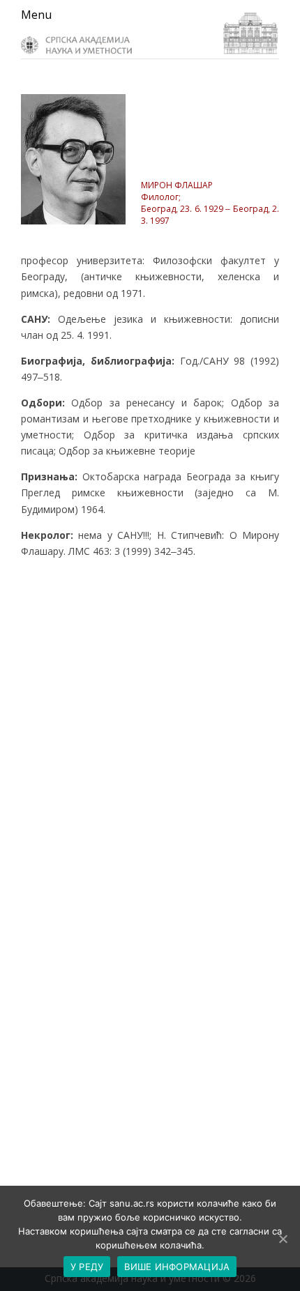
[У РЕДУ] (283, 1239)
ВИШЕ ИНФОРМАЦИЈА (177, 1266)
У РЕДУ (87, 1266)
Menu (36, 14)
